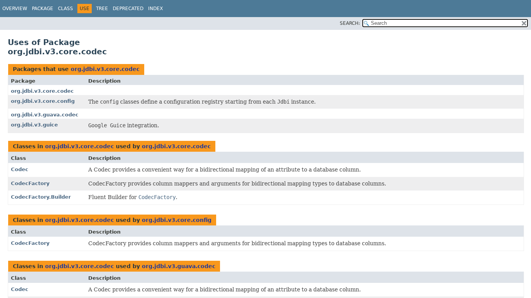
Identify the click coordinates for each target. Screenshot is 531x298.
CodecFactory (30, 183)
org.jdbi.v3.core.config (43, 101)
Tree (102, 8)
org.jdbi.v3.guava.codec (45, 115)
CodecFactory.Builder (41, 197)
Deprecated (128, 8)
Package (42, 8)
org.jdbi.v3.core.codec (105, 69)
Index (155, 8)
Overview (14, 8)
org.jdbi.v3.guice (34, 125)
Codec (19, 169)
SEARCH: (350, 23)
